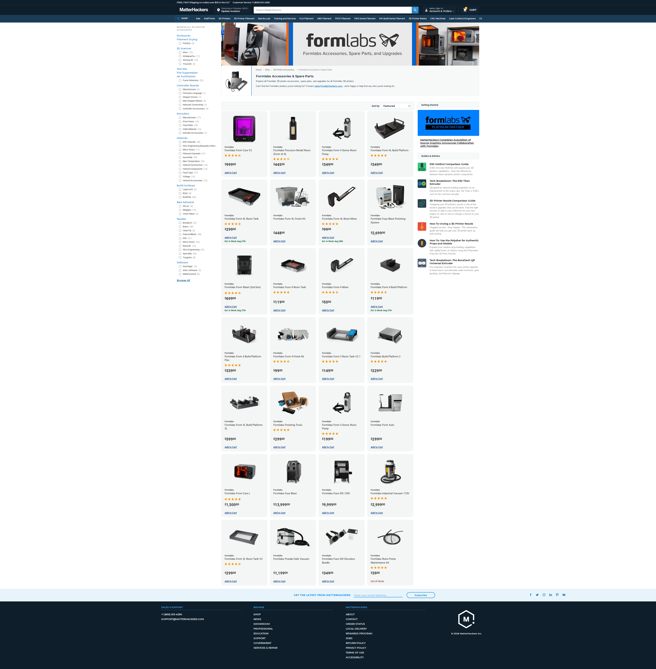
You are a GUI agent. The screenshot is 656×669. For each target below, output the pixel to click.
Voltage (189, 176)
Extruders (183, 113)
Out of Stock (377, 581)
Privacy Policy (356, 647)
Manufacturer (191, 89)
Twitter (537, 595)
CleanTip (189, 230)
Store (267, 70)
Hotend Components (195, 169)
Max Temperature (194, 161)
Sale (198, 18)
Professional (263, 628)
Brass (188, 226)
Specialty (190, 253)
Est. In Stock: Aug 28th (332, 241)
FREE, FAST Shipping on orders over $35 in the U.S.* (203, 2)
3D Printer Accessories (283, 70)
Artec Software (192, 270)
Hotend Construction (195, 165)
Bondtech (190, 223)
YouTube (564, 595)
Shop (257, 614)
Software (182, 262)
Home (259, 70)
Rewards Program (359, 633)
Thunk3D (189, 64)
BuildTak (189, 197)
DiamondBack (192, 234)
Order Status (355, 623)
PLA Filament (306, 18)
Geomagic (190, 266)
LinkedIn (551, 595)
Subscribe (421, 595)
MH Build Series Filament (392, 18)
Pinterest (557, 595)
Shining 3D (190, 60)
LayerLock (190, 189)
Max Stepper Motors (194, 100)
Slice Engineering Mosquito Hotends (200, 146)
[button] (232, 10)
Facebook (531, 595)
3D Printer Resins (418, 18)
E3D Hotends (191, 142)
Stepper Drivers (192, 97)
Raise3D (189, 246)
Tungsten (189, 257)
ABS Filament (324, 18)
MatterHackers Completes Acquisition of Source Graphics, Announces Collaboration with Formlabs (447, 143)
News (257, 619)
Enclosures (183, 35)
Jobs (349, 638)
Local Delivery (356, 628)
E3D (187, 238)
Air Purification (186, 76)
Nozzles (181, 218)
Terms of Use (355, 652)
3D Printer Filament (244, 18)
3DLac (188, 206)
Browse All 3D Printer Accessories (191, 28)
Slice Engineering (193, 249)
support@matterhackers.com (182, 619)
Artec (188, 52)
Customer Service (242, 2)
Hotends (182, 138)
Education (261, 633)
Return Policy (356, 643)
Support (259, 638)
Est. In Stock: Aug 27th (235, 241)
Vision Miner (191, 213)
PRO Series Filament (364, 18)
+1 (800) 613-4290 (261, 2)
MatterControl (191, 274)
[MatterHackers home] (194, 10)
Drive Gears (191, 121)
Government (262, 643)
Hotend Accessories (195, 180)
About (350, 614)
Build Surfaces (186, 185)
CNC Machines (437, 18)
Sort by (375, 106)
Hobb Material (192, 129)
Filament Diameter (194, 153)
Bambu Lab (264, 18)
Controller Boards (188, 85)
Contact (352, 619)
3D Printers (224, 18)
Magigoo (189, 210)
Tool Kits (182, 68)
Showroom (262, 623)
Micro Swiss (191, 149)
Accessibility (355, 657)
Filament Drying (187, 39)
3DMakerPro (191, 56)
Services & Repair (265, 647)
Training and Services (285, 18)
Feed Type (190, 172)
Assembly (190, 157)
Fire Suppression (187, 72)
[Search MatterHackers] (415, 10)
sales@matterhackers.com (329, 86)
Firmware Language (194, 93)
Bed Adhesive (185, 202)
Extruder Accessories (195, 133)
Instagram (544, 595)
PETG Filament (343, 18)
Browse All (183, 280)
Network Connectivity (195, 104)
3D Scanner (184, 48)
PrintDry (188, 43)
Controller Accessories (195, 108)
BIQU (187, 193)
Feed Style (190, 125)
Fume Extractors (193, 80)
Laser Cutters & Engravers (462, 18)
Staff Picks (209, 18)
